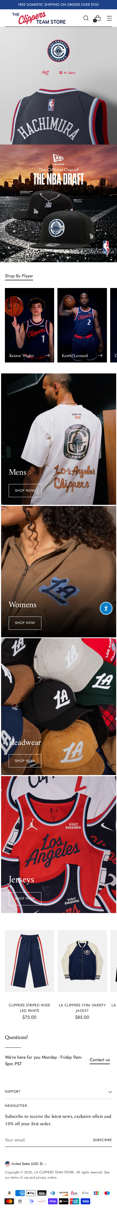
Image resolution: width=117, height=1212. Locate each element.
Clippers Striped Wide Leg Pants (29, 1008)
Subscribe (102, 1140)
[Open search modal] (85, 18)
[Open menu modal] (109, 18)
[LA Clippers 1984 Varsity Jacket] (82, 961)
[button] (106, 608)
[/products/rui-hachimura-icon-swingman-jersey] (58, 86)
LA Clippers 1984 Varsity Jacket (82, 1008)
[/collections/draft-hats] (58, 203)
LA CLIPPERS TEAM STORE (54, 1172)
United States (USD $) (27, 1163)
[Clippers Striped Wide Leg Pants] (29, 961)
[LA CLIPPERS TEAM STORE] (39, 18)
